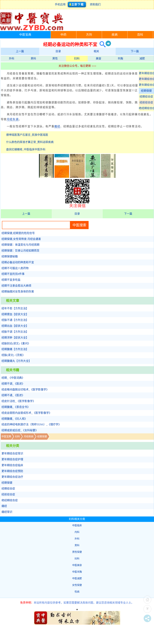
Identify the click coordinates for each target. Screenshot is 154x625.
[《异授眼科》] (61, 176)
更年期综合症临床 (146, 73)
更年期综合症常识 (12, 453)
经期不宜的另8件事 (13, 273)
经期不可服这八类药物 (15, 268)
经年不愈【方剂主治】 (15, 308)
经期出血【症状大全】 (15, 325)
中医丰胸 (77, 572)
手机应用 (61, 4)
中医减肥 (77, 578)
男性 (55, 58)
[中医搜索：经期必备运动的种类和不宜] (101, 44)
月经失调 (13, 119)
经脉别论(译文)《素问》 (16, 343)
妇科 (77, 58)
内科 (77, 532)
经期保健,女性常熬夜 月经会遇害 (21, 239)
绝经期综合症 (146, 108)
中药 (63, 34)
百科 (140, 34)
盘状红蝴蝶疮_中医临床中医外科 (25, 149)
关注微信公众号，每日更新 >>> (77, 65)
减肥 (142, 58)
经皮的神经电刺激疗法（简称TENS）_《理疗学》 (31, 424)
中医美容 (77, 565)
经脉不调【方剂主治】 (15, 331)
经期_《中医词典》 (13, 377)
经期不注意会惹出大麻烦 (16, 285)
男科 (33, 58)
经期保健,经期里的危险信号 (18, 233)
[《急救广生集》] (92, 176)
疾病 (115, 34)
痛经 (57, 126)
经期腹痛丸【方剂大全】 (16, 360)
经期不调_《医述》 (13, 383)
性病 (77, 591)
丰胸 (120, 58)
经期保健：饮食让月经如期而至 (20, 250)
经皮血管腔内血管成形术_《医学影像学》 (27, 412)
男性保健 (77, 552)
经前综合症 (146, 102)
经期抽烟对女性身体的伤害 (18, 291)
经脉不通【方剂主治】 (15, 320)
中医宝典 (25, 34)
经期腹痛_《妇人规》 (14, 418)
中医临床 (77, 525)
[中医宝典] (31, 29)
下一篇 (135, 51)
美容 (98, 58)
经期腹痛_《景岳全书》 (16, 407)
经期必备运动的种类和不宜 (18, 262)
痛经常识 (7, 511)
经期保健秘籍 (10, 256)
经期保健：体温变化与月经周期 (20, 244)
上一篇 (20, 51)
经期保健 (146, 90)
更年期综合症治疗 (146, 84)
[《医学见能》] (46, 176)
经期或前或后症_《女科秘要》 (20, 430)
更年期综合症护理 (12, 459)
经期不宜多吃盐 (11, 279)
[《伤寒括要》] (108, 176)
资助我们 (95, 4)
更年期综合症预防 (146, 79)
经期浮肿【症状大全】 (15, 337)
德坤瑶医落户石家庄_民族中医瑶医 (27, 134)
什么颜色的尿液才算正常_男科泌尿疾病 (30, 142)
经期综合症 (146, 96)
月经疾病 (28, 436)
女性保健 (77, 585)
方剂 (89, 34)
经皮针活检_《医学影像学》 (18, 401)
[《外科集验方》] (77, 176)
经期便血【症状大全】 (15, 314)
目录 (58, 51)
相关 (96, 51)
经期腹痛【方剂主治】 (15, 349)
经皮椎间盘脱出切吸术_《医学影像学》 (25, 389)
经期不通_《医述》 (13, 395)
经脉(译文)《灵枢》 (13, 355)
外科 (11, 58)
